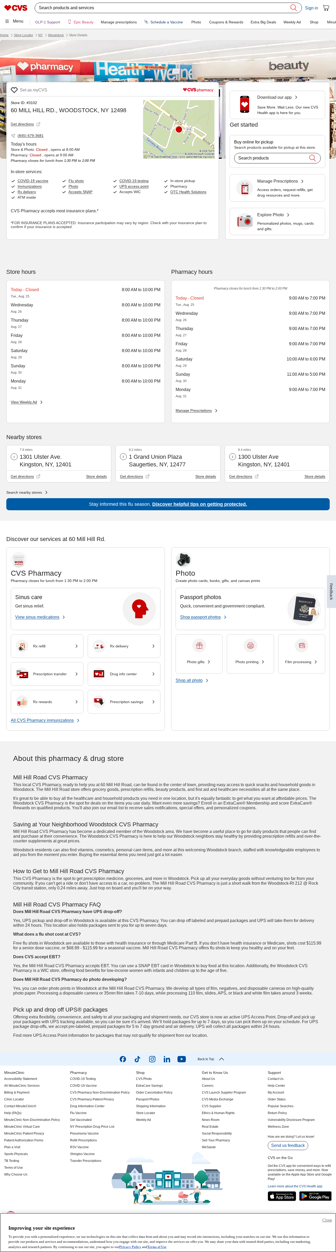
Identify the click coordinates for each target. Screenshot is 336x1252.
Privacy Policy (130, 1247)
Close (327, 1220)
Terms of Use (156, 1247)
